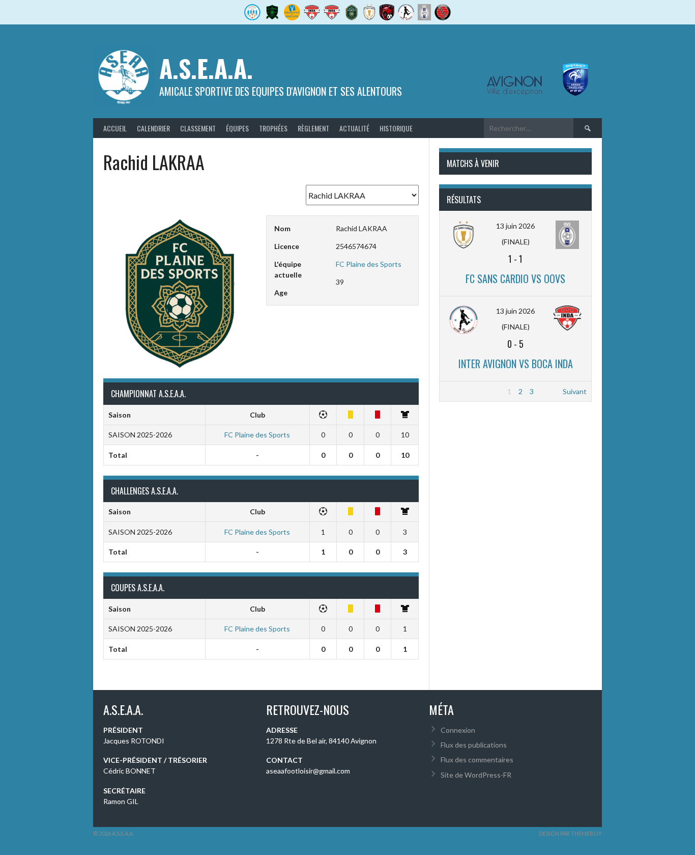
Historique (396, 128)
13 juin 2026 (515, 226)
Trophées (273, 128)
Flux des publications (474, 744)
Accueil (115, 128)
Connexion (458, 730)
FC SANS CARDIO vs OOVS (515, 278)
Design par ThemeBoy (570, 833)
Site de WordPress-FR (476, 774)
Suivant (575, 391)
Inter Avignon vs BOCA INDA (515, 363)
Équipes (237, 128)
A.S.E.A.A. (206, 68)
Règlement (313, 128)
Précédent (461, 391)
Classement (198, 128)
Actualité (354, 128)
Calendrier (153, 128)
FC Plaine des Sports (368, 264)
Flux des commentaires (477, 759)
